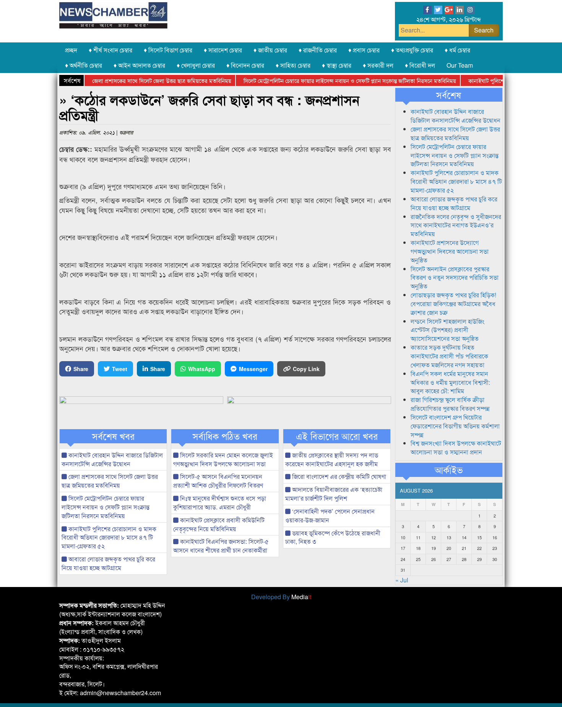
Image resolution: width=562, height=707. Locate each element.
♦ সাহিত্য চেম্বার (293, 65)
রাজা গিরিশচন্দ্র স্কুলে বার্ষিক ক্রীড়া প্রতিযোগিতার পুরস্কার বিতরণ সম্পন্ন (450, 404)
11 (418, 537)
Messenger (253, 369)
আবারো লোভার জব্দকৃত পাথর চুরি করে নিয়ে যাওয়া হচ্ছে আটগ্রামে (108, 563)
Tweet (119, 369)
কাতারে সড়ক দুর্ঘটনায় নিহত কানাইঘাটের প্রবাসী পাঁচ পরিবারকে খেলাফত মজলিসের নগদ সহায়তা (449, 356)
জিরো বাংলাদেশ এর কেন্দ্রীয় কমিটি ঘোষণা (338, 476)
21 (464, 548)
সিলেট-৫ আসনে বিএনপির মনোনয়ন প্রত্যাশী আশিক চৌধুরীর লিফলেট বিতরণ (218, 481)
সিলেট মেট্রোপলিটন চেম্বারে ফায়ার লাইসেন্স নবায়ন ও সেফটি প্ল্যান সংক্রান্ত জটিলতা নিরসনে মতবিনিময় (338, 80)
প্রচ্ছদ (71, 49)
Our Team (460, 65)
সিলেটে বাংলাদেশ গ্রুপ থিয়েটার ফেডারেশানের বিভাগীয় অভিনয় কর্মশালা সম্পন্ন (455, 426)
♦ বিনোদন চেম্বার (245, 65)
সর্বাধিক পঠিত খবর (225, 436)
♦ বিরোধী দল (420, 65)
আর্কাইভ (449, 470)
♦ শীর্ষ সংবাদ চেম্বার (110, 49)
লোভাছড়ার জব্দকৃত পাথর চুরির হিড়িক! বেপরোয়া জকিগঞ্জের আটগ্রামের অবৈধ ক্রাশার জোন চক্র (453, 303)
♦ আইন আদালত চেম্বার (139, 65)
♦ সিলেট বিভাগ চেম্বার (168, 49)
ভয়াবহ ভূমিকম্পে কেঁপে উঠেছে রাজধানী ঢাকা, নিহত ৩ (332, 537)
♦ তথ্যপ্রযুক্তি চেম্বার (412, 49)
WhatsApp (201, 369)
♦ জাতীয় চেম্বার (270, 49)
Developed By (281, 596)
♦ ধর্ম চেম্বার (457, 49)
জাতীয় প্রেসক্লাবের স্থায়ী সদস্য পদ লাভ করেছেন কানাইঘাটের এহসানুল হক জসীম (331, 459)
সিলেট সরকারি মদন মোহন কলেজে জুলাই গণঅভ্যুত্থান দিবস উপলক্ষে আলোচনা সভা (223, 459)
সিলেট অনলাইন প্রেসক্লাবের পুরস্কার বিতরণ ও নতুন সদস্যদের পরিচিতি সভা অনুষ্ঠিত (455, 277)
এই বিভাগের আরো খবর (337, 436)
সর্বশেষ (448, 95)
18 (418, 548)
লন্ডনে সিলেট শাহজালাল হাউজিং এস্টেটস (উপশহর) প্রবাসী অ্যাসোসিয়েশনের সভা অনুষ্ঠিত (447, 330)
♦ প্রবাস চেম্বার (364, 49)
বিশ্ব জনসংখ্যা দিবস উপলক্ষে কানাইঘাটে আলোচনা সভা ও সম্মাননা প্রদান (456, 447)
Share (80, 369)
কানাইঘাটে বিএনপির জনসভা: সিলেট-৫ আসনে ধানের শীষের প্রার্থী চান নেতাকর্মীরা (221, 546)
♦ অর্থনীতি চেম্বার (83, 65)
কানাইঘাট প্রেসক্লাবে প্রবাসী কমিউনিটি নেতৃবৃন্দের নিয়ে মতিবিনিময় (219, 524)
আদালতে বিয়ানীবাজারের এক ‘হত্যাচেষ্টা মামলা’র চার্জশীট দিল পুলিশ (333, 494)
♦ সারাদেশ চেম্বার (223, 49)
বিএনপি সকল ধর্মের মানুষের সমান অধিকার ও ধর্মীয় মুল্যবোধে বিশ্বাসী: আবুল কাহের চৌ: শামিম (450, 382)
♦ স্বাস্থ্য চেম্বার (336, 65)
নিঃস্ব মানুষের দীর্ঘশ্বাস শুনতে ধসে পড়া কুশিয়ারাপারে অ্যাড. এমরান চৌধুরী (219, 502)
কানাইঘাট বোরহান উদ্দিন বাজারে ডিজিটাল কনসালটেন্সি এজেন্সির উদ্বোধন (112, 459)
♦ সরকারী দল (378, 65)
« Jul (401, 580)
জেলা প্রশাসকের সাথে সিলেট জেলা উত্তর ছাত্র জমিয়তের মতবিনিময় (149, 80)
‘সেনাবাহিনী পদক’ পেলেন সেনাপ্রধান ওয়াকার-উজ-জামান (330, 515)
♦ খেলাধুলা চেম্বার (196, 65)
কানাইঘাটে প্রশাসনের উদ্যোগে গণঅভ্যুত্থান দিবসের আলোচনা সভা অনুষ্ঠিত (450, 251)
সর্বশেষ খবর (113, 436)
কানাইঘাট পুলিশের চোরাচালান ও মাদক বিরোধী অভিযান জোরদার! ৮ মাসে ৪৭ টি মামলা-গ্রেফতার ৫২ (109, 537)
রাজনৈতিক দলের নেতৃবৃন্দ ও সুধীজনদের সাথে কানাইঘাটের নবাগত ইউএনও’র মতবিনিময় (456, 225)
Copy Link (306, 369)
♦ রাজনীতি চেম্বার (318, 49)
